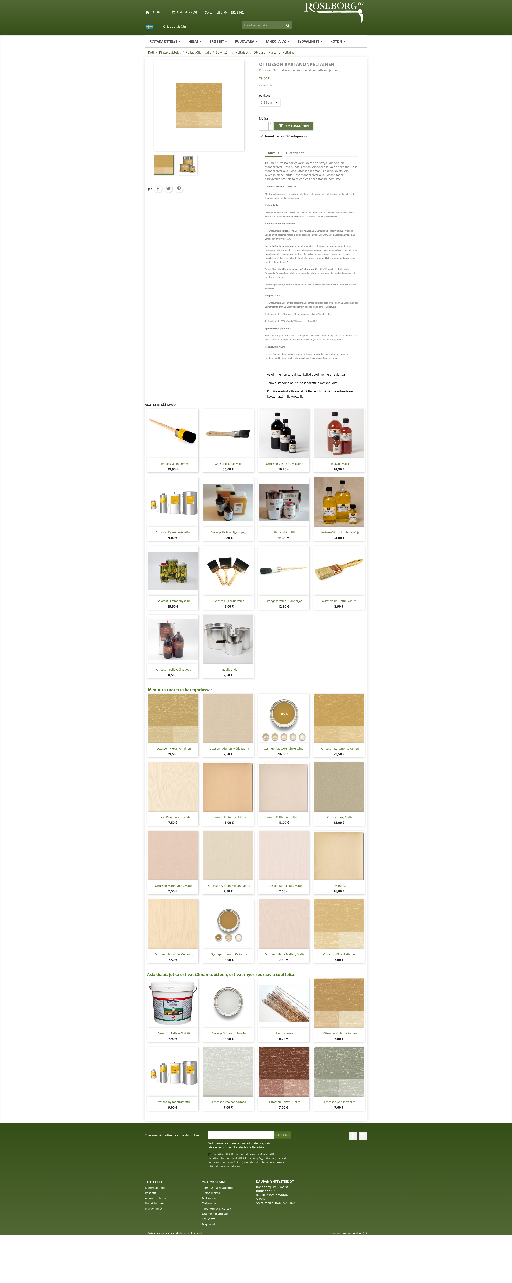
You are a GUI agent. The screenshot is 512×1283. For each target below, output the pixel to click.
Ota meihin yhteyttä (215, 1214)
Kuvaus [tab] (273, 153)
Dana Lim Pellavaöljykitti (174, 1033)
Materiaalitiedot (155, 1188)
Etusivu (156, 12)
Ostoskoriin (294, 125)
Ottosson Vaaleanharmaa (229, 1102)
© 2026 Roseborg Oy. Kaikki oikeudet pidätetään (174, 1233)
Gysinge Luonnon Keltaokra (229, 954)
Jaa (158, 189)
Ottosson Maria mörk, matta (174, 886)
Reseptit (150, 1193)
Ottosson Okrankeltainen (340, 954)
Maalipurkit (229, 669)
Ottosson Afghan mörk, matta (229, 748)
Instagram (363, 1136)
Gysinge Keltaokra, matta (229, 817)
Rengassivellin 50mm (173, 464)
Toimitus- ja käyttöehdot (218, 1188)
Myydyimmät (153, 1208)
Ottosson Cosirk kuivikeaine (284, 464)
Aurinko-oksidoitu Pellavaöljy (339, 532)
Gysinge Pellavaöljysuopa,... (229, 532)
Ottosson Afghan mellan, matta (229, 886)
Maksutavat (209, 1198)
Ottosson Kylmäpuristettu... (173, 532)
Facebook (353, 1136)
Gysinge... (340, 886)
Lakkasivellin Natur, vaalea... (340, 601)
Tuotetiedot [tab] (295, 153)
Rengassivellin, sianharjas (284, 601)
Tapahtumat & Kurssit (216, 1208)
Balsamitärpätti (284, 532)
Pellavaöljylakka (340, 464)
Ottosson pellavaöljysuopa (173, 669)
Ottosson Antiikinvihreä (340, 1102)
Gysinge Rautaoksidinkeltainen (284, 748)
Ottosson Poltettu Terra (284, 1102)
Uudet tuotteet (155, 1203)
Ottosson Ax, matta (340, 817)
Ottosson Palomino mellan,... (174, 954)
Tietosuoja (209, 1203)
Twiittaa (168, 189)
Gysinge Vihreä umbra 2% (229, 1033)
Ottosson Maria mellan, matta (285, 954)
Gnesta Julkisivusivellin (229, 601)
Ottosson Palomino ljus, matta (173, 817)
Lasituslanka (284, 1033)
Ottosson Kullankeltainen (340, 1033)
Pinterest (179, 189)
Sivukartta (208, 1219)
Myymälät (208, 1224)
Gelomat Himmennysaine (174, 601)
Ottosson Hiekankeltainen (174, 748)
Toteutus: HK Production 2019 (349, 1233)
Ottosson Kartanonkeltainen (340, 748)
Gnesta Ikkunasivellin (229, 464)
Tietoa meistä (211, 1193)
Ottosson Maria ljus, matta (284, 886)
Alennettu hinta (155, 1198)
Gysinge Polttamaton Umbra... (284, 817)
